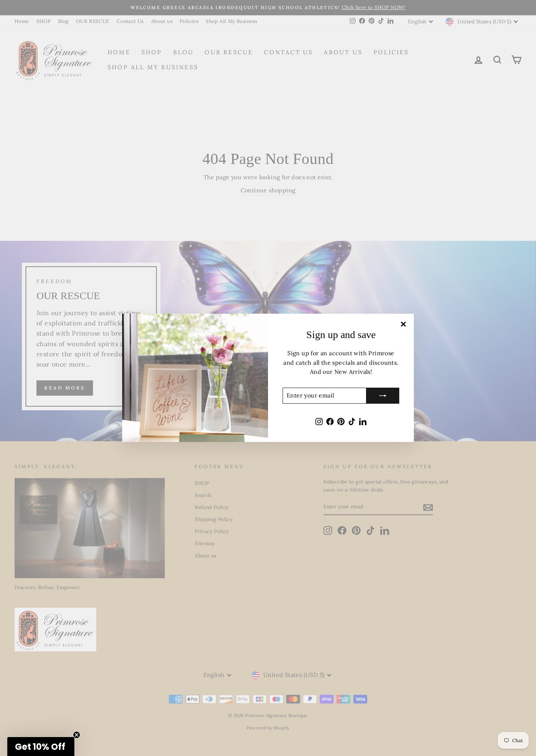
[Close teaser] (76, 735)
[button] (40, 746)
